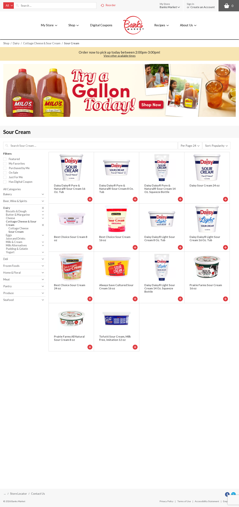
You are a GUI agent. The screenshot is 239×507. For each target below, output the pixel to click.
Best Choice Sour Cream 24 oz (69, 286)
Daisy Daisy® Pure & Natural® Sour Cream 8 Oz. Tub (116, 189)
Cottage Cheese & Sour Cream (41, 43)
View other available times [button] (120, 55)
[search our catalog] (17, 5)
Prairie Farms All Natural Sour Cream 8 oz (69, 338)
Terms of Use (184, 501)
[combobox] (8, 5)
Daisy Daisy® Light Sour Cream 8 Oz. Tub (159, 238)
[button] (170, 7)
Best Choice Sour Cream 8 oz (70, 238)
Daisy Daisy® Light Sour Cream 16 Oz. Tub (205, 238)
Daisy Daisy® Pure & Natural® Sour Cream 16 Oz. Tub (69, 189)
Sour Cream (71, 43)
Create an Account (202, 7)
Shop (6, 43)
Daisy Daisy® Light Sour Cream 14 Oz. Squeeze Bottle (159, 288)
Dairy (16, 43)
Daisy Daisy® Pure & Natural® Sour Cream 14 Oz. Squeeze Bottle (160, 189)
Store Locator (18, 493)
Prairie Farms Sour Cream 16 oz (206, 286)
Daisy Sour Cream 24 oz (205, 185)
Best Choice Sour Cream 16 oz (114, 238)
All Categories (12, 189)
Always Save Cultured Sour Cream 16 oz (116, 286)
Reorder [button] (111, 5)
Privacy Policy (166, 501)
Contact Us (38, 493)
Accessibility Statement (207, 501)
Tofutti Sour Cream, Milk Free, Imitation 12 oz (115, 338)
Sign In (190, 3)
